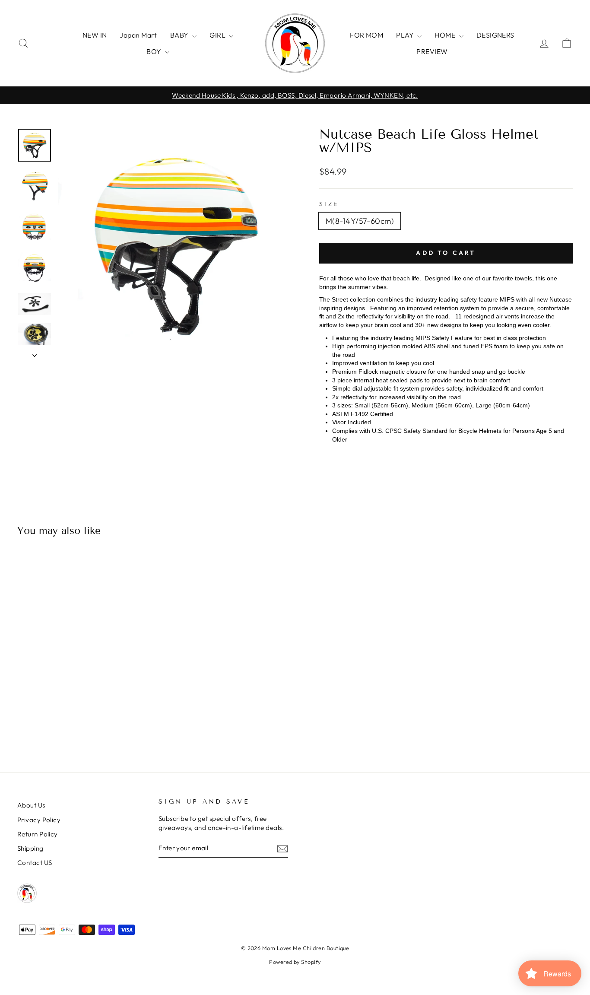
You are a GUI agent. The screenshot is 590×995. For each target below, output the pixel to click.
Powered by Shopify (294, 961)
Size (329, 204)
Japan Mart (138, 35)
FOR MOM (366, 35)
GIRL (218, 35)
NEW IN (94, 35)
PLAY (405, 35)
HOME (446, 35)
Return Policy (37, 834)
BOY (154, 51)
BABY (180, 35)
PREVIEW (431, 51)
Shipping (30, 848)
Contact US (34, 862)
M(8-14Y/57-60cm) (360, 221)
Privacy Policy (38, 820)
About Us (31, 805)
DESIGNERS (495, 35)
